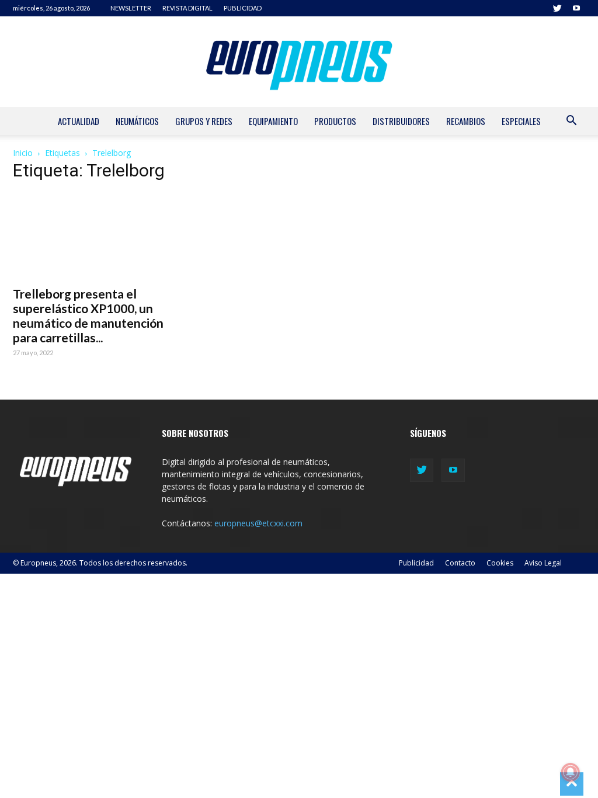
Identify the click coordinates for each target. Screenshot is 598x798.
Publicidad (416, 563)
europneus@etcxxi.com (258, 523)
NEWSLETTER (130, 8)
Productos (335, 121)
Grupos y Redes (203, 121)
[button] (571, 121)
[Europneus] (299, 61)
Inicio (23, 152)
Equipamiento (273, 121)
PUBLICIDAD (243, 8)
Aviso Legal (543, 563)
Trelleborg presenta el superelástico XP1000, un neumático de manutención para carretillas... (88, 315)
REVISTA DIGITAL (187, 8)
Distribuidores (401, 121)
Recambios (465, 121)
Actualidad (78, 121)
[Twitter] (557, 8)
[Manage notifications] (570, 772)
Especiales (521, 121)
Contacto (460, 563)
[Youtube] (576, 8)
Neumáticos (137, 121)
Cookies (499, 563)
